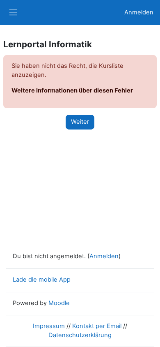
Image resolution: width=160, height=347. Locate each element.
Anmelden (138, 12)
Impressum (49, 326)
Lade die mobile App (42, 279)
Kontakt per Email (96, 326)
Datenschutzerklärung (80, 335)
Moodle (59, 303)
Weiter (80, 121)
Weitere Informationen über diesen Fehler (72, 90)
